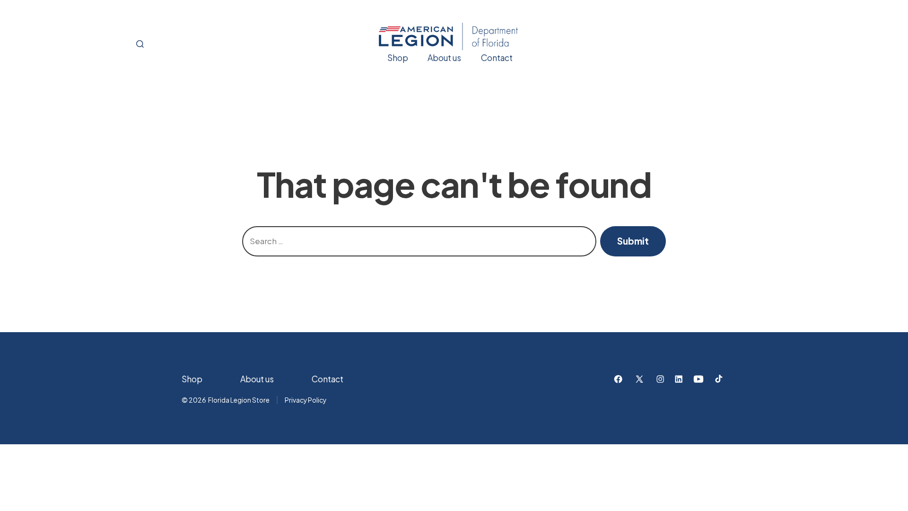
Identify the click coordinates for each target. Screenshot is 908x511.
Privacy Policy (305, 400)
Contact (497, 58)
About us (444, 58)
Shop (397, 58)
